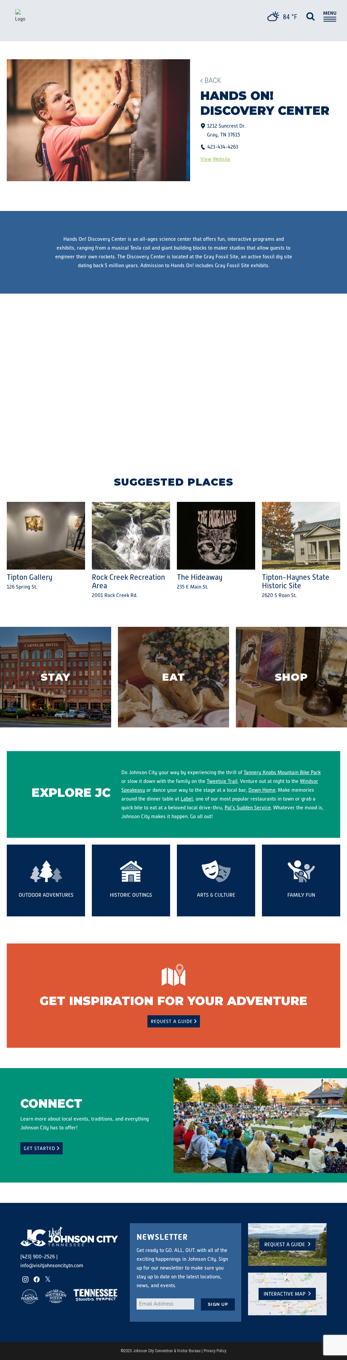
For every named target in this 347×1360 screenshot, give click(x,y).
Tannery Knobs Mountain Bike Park (282, 772)
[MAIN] (329, 17)
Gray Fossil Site (221, 256)
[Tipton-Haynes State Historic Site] (301, 536)
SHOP (291, 677)
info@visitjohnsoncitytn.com (51, 1265)
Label (187, 799)
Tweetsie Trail (222, 781)
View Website (215, 159)
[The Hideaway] (216, 536)
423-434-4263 (222, 147)
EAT (173, 677)
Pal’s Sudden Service (248, 807)
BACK (212, 80)
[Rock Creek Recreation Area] (131, 536)
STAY (55, 677)
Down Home (261, 790)
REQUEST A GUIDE (171, 1021)
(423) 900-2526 (37, 1256)
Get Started (39, 1148)
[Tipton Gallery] (46, 536)
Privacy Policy (215, 1350)
